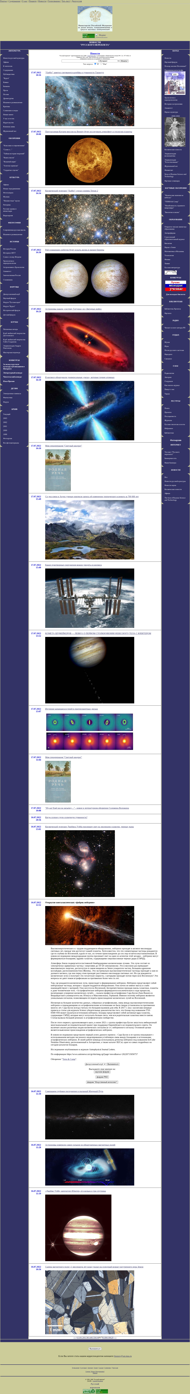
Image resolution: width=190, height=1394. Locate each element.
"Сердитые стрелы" (10, 170)
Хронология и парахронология (9, 262)
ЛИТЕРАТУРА (14, 51)
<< (74, 1337)
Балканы (6, 86)
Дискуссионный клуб (11, 294)
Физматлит (169, 170)
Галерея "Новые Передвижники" (95, 1371)
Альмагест (7, 271)
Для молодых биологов (175, 294)
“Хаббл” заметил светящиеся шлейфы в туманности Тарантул (74, 72)
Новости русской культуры (13, 58)
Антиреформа (170, 233)
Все (166, 477)
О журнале (169, 381)
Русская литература (172, 267)
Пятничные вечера (10, 329)
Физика (167, 259)
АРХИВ (14, 409)
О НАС (175, 366)
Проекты (168, 412)
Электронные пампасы (12, 393)
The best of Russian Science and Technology (175, 499)
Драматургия (8, 98)
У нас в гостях (8, 119)
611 (78, 1337)
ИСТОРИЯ (14, 242)
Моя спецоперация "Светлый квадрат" (63, 446)
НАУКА (175, 51)
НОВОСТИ (175, 470)
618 (104, 1337)
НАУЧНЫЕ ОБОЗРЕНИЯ (176, 188)
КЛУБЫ (14, 322)
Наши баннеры (170, 463)
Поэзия (6, 94)
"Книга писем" (8, 158)
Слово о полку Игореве (12, 257)
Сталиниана (8, 280)
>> (115, 1337)
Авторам (168, 377)
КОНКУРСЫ (14, 360)
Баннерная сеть (171, 458)
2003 (5, 418)
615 (93, 1337)
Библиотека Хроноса (173, 309)
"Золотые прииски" (10, 166)
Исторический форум (11, 310)
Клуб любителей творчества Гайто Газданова (14, 340)
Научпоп (168, 313)
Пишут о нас (169, 389)
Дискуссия (77, 1)
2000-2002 (176, 116)
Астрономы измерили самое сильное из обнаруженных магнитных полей (80, 1145)
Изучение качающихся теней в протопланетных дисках (71, 709)
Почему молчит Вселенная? (175, 66)
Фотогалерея (8, 193)
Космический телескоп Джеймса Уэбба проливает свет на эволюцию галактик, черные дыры (89, 826)
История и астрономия (173, 104)
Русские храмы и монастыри (9, 210)
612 (81, 1337)
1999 (5, 434)
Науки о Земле (170, 247)
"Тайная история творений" (14, 154)
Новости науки (170, 485)
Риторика (7, 205)
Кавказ (5, 82)
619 (108, 1337)
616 (96, 1337)
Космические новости (173, 150)
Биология (168, 243)
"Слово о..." (7, 150)
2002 (5, 422)
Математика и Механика (174, 251)
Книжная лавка (9, 127)
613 (85, 1337)
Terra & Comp (69, 1059)
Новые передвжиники (11, 189)
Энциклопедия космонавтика (170, 155)
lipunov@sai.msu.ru (123, 1356)
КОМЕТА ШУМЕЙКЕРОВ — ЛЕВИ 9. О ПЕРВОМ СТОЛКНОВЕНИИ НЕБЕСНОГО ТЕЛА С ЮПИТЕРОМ (98, 633)
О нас (24, 1)
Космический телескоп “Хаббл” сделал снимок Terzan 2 (71, 191)
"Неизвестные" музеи (11, 201)
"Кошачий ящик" (9, 162)
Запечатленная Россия (12, 275)
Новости (42, 1)
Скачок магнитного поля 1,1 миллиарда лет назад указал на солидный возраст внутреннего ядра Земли (94, 1267)
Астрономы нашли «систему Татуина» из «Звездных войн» (73, 309)
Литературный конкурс (12, 373)
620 (111, 1337)
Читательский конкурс (12, 377)
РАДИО (176, 320)
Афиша (6, 62)
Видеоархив (8, 215)
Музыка (6, 197)
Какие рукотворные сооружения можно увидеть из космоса (73, 565)
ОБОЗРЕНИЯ (14, 138)
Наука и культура (171, 112)
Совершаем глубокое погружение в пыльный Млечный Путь (74, 1091)
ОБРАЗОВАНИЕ (175, 219)
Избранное (169, 428)
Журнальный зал (9, 131)
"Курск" (6, 78)
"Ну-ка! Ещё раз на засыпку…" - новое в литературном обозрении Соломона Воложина (87, 808)
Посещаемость (170, 416)
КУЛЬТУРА (14, 177)
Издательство (8, 123)
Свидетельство (91, 55)
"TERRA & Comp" (172, 202)
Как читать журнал (172, 385)
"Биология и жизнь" (172, 212)
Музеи (167, 342)
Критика (6, 106)
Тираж (167, 394)
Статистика (107, 1368)
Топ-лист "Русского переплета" (172, 453)
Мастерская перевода (11, 352)
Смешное (168, 359)
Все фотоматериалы (11, 443)
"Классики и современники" (14, 145)
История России (9, 249)
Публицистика (8, 74)
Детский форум (9, 315)
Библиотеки (169, 433)
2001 (5, 426)
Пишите (33, 1)
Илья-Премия (8, 381)
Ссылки (101, 1368)
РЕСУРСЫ (175, 401)
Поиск (167, 408)
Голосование (54, 1)
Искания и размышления (12, 102)
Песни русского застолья (174, 350)
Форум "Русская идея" (12, 302)
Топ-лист (65, 1)
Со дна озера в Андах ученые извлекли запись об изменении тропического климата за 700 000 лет (92, 496)
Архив (96, 1368)
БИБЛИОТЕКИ (175, 302)
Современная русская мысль (14, 230)
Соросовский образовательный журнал (174, 238)
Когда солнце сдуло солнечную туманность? (66, 817)
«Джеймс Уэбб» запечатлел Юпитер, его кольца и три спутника (75, 1191)
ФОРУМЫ (14, 287)
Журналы (168, 420)
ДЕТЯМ (14, 388)
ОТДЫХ (175, 335)
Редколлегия (169, 373)
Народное (168, 354)
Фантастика (7, 397)
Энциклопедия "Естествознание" (171, 161)
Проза (5, 90)
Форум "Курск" (9, 306)
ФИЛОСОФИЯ (14, 223)
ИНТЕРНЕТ (176, 445)
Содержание (14, 1)
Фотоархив (7, 438)
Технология (169, 255)
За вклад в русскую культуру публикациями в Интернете (14, 366)
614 (89, 1337)
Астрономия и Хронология (13, 267)
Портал (3, 1)
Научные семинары (172, 181)
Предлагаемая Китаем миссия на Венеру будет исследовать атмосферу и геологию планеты (88, 131)
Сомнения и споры (10, 110)
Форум (6, 402)
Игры (167, 346)
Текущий (6, 414)
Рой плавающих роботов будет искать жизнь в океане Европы (74, 250)
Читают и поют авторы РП (175, 328)
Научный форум (9, 298)
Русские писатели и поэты (175, 424)
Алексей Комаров (98, 1381)
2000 (5, 430)
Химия (167, 263)
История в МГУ (9, 253)
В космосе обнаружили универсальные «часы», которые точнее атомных (79, 377)
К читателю (7, 66)
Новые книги (8, 114)
